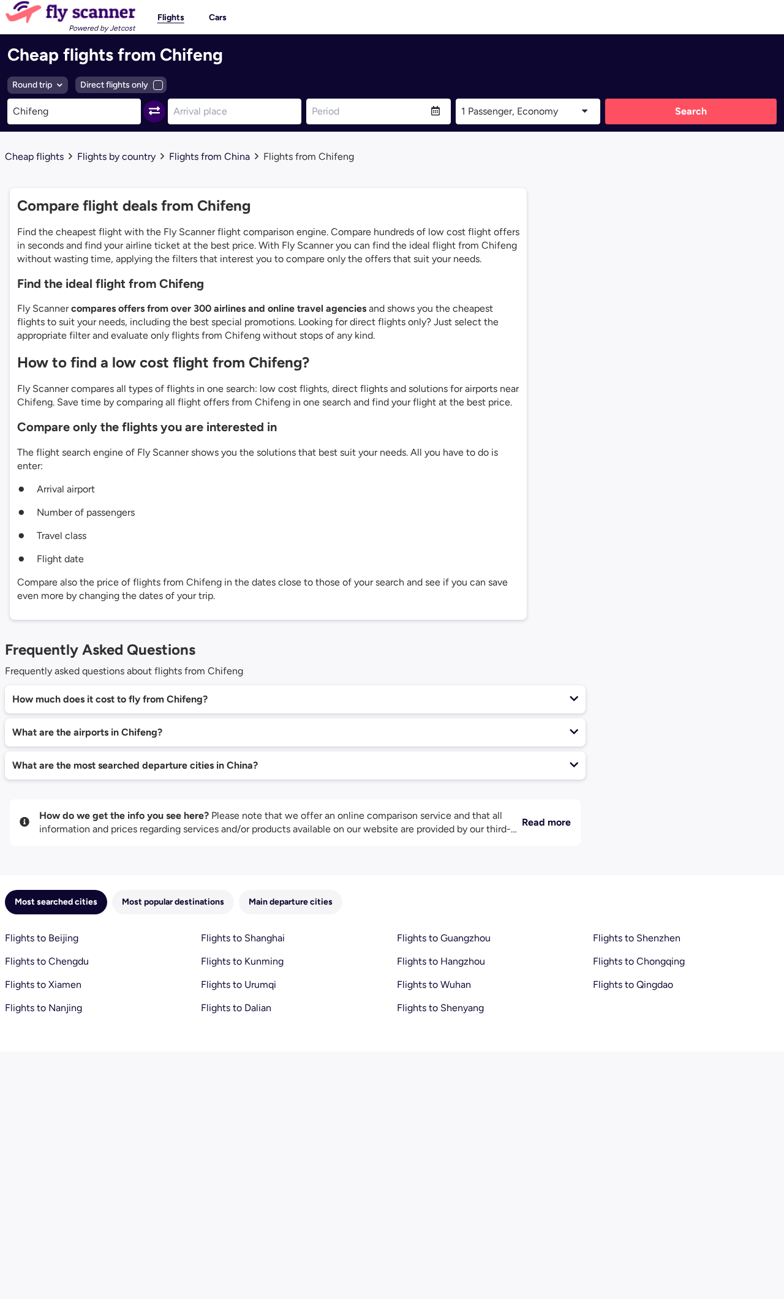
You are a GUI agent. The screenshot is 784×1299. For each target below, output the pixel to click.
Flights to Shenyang (440, 1008)
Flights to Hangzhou (441, 961)
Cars (218, 17)
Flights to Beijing (41, 938)
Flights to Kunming (242, 961)
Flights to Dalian (236, 1008)
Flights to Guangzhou (444, 938)
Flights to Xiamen (43, 984)
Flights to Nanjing (43, 1008)
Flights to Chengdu (47, 961)
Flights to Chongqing (639, 961)
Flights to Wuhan (434, 984)
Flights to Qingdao (633, 984)
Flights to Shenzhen (636, 938)
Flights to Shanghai (243, 938)
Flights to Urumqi (238, 984)
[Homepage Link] (70, 12)
